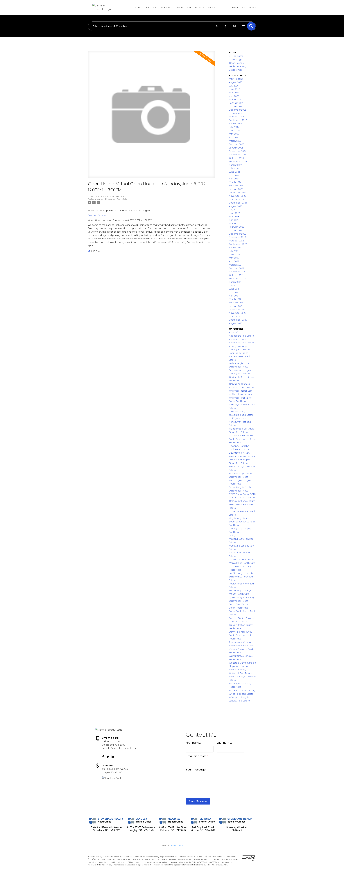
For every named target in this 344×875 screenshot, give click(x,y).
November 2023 (237, 195)
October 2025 (236, 116)
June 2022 (234, 254)
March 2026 (235, 99)
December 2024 (237, 151)
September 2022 (238, 244)
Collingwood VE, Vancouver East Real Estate (240, 422)
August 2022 (235, 247)
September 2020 (238, 319)
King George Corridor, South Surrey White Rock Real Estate (242, 522)
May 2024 (234, 175)
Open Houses (236, 63)
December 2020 (237, 309)
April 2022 (234, 261)
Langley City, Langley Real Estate (112, 199)
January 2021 (235, 306)
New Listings (235, 59)
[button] (103, 756)
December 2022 (237, 233)
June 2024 (234, 171)
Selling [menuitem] (178, 7)
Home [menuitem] (138, 7)
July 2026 (234, 85)
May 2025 (234, 133)
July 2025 (234, 127)
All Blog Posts (236, 56)
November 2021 (237, 271)
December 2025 (237, 109)
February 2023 (236, 226)
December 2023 (237, 192)
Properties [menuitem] (150, 7)
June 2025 (234, 130)
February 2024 (236, 185)
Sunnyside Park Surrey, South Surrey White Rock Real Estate (242, 635)
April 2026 (234, 96)
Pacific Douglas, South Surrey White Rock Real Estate (241, 577)
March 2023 (235, 223)
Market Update (195, 7)
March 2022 (235, 264)
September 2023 (238, 202)
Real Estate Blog (237, 66)
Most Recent (236, 78)
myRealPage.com (177, 845)
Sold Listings (235, 69)
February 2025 (236, 144)
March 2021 (235, 299)
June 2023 (234, 213)
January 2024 (236, 189)
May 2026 (234, 92)
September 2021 (237, 278)
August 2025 (235, 123)
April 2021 (233, 295)
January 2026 (236, 106)
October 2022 (236, 240)
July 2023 (234, 209)
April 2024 (234, 178)
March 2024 (235, 182)
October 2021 (236, 275)
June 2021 (234, 288)
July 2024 (234, 168)
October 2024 (236, 158)
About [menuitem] (211, 7)
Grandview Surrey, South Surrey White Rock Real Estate (242, 504)
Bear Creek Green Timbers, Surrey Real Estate (239, 356)
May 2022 (234, 257)
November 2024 (237, 154)
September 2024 (238, 161)
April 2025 (234, 137)
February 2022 (236, 268)
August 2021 (235, 282)
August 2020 (235, 323)
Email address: (196, 756)
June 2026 (234, 89)
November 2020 (237, 312)
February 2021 (236, 302)
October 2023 (236, 199)
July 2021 (233, 285)
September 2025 (238, 120)
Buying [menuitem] (165, 7)
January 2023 (236, 230)
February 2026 (236, 103)
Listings (232, 535)
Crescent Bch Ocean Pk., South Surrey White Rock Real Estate (242, 439)
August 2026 (235, 82)
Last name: (224, 743)
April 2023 (234, 220)
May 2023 (234, 216)
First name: (193, 743)
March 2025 (235, 140)
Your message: (196, 769)
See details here (97, 215)
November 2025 (237, 113)
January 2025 (236, 147)
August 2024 (235, 165)
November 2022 (237, 237)
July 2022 (234, 251)
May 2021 (233, 292)
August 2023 (235, 206)
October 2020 (236, 316)
